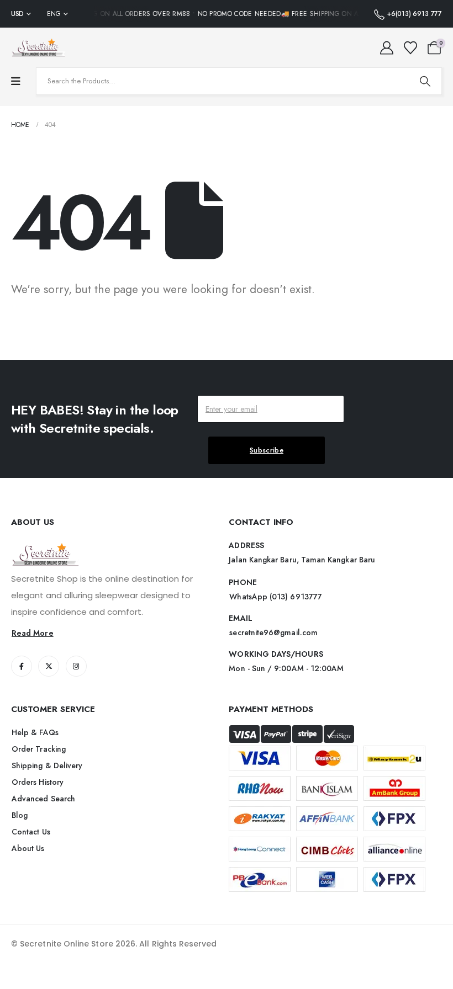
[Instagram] (76, 666)
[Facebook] (21, 666)
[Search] (424, 81)
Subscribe (266, 450)
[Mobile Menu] (15, 81)
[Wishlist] (410, 48)
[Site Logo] (38, 47)
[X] (48, 666)
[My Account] (387, 48)
